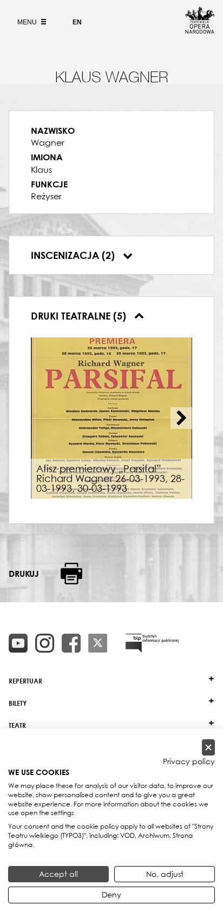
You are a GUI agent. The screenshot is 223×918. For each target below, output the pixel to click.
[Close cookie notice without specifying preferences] (208, 747)
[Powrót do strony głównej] (199, 30)
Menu (27, 22)
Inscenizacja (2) (74, 255)
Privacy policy (189, 761)
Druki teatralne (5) (80, 316)
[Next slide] (181, 418)
